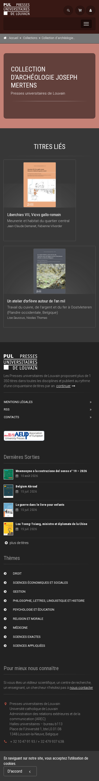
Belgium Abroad (26, 486)
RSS (7, 409)
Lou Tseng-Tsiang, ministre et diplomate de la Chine (51, 524)
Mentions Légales (18, 402)
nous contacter (81, 688)
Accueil (13, 38)
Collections (30, 38)
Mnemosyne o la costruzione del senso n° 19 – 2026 (51, 471)
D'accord (14, 771)
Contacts (11, 417)
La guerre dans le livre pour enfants (40, 504)
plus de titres (19, 543)
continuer (63, 386)
